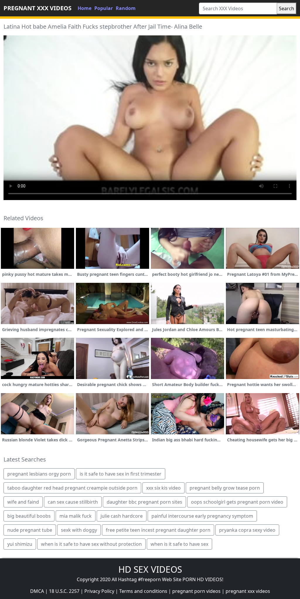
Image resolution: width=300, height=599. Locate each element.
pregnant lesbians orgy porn (39, 474)
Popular (103, 8)
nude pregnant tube (29, 530)
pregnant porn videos (196, 591)
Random (126, 8)
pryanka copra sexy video (247, 530)
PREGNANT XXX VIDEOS (37, 8)
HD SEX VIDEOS (150, 569)
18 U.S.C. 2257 (64, 591)
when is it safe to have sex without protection (91, 544)
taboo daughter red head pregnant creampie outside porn (72, 488)
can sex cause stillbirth (73, 502)
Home (84, 8)
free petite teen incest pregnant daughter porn (158, 530)
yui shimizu (19, 544)
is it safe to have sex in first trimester (120, 474)
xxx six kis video (163, 488)
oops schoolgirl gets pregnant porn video (237, 502)
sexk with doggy (79, 530)
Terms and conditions (143, 591)
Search (286, 8)
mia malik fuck (75, 516)
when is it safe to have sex (179, 544)
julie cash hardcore (121, 516)
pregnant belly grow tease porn (225, 488)
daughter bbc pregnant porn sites (144, 502)
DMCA (37, 591)
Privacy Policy (99, 591)
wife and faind (23, 502)
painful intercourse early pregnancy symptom (202, 516)
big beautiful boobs (29, 516)
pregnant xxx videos (248, 591)
